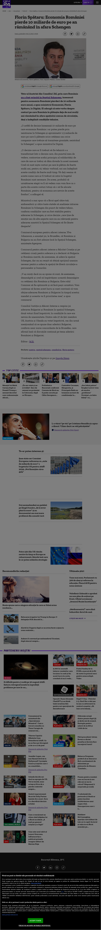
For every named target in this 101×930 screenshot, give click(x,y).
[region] (50, 901)
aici (62, 891)
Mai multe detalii (36, 883)
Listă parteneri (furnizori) (10, 915)
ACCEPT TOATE (35, 921)
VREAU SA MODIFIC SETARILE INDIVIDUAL (34, 925)
